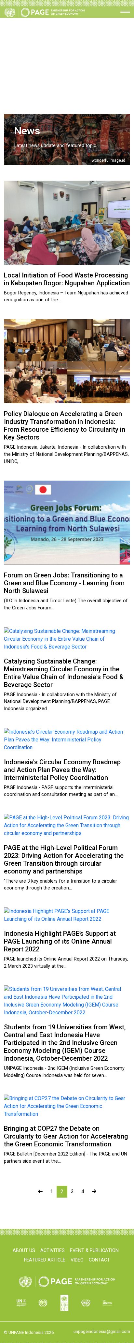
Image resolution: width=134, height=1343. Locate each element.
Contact (99, 1260)
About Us (24, 1250)
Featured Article (44, 1260)
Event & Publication (94, 1250)
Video (77, 1260)
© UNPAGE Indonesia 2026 (29, 1332)
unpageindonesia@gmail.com (102, 1331)
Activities (52, 1250)
